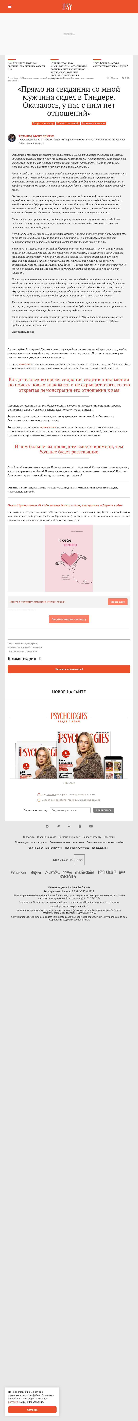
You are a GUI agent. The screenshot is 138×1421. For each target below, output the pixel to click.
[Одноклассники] (80, 826)
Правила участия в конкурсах (31, 842)
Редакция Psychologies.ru (26, 643)
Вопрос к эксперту (43, 123)
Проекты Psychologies (77, 847)
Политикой (49, 799)
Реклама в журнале (69, 837)
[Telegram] (58, 826)
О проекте (28, 837)
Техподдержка (100, 847)
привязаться (48, 427)
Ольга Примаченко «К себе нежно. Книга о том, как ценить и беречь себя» (65, 505)
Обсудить (115, 78)
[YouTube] (91, 826)
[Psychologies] (68, 6)
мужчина (24, 364)
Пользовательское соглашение (67, 842)
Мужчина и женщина (93, 123)
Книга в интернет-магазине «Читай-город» (37, 602)
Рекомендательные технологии (45, 847)
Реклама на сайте (46, 837)
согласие (51, 794)
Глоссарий (109, 837)
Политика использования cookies (105, 842)
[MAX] (47, 826)
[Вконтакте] (69, 826)
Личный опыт (13, 78)
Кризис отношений (67, 123)
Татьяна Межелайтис (36, 136)
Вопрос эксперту (92, 837)
